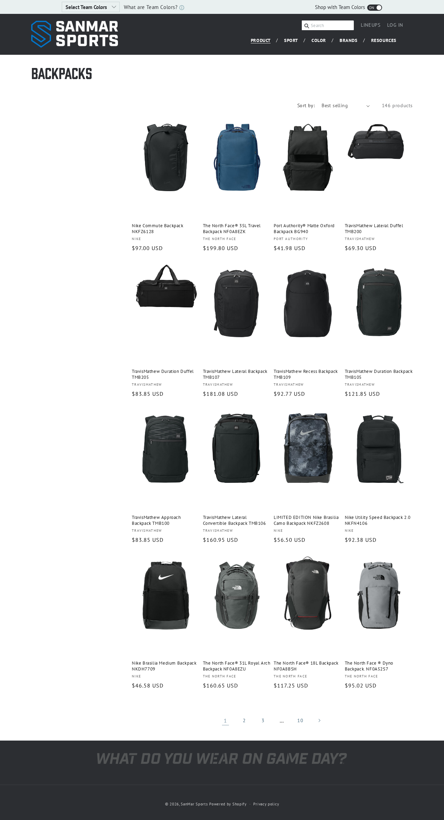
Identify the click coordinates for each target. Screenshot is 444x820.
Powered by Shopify (228, 804)
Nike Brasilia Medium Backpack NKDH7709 (164, 666)
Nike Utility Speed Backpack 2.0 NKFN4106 (378, 520)
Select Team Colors (87, 7)
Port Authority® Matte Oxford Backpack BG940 (304, 228)
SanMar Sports (194, 804)
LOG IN (395, 26)
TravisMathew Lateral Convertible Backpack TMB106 (234, 520)
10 (300, 720)
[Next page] (319, 720)
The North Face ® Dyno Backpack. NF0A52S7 (369, 666)
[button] (263, 41)
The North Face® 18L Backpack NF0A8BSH (306, 666)
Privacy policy (266, 804)
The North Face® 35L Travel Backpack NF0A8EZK (232, 228)
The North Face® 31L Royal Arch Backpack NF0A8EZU (237, 666)
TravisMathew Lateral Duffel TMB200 (374, 228)
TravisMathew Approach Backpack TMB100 (156, 520)
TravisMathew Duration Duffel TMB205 (163, 374)
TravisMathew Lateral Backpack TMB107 (235, 374)
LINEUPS (370, 25)
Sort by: (306, 105)
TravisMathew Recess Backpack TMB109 (306, 374)
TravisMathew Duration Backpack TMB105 (379, 374)
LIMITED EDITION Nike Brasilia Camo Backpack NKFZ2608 (306, 520)
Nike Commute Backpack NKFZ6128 (157, 228)
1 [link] (225, 720)
